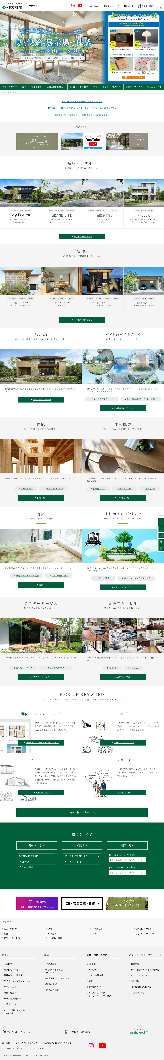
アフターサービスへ (42, 677)
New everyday (124, 792)
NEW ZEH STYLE (124, 743)
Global (110, 6)
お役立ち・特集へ (124, 677)
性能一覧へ (42, 498)
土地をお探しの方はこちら (82, 812)
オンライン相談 (73, 862)
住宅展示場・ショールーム (20, 1032)
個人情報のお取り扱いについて (57, 1043)
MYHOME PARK (28, 856)
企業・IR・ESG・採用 (140, 955)
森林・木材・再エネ (97, 955)
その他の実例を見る (83, 320)
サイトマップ (40, 1048)
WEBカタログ (26, 862)
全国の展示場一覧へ (42, 400)
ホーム (5, 92)
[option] (82, 141)
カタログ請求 (147, 6)
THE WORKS (42, 792)
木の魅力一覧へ (124, 498)
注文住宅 (33, 6)
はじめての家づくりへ (124, 587)
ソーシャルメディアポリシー (15, 1048)
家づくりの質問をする (76, 856)
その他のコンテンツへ (124, 408)
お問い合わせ (128, 6)
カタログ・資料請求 (79, 1032)
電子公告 (6, 1043)
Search (97, 6)
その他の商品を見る (83, 236)
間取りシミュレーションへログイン (42, 743)
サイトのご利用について (26, 1043)
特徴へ (42, 585)
